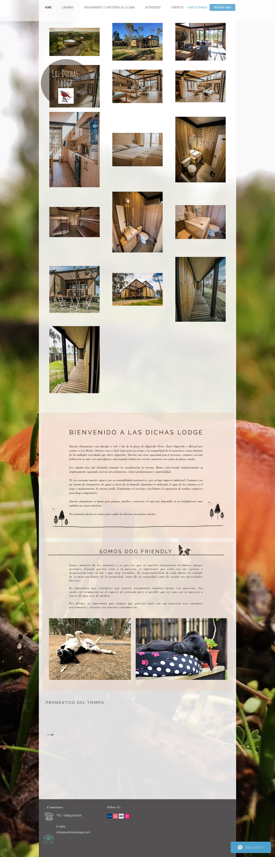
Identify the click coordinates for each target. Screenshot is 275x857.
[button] (109, 7)
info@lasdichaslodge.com (73, 832)
